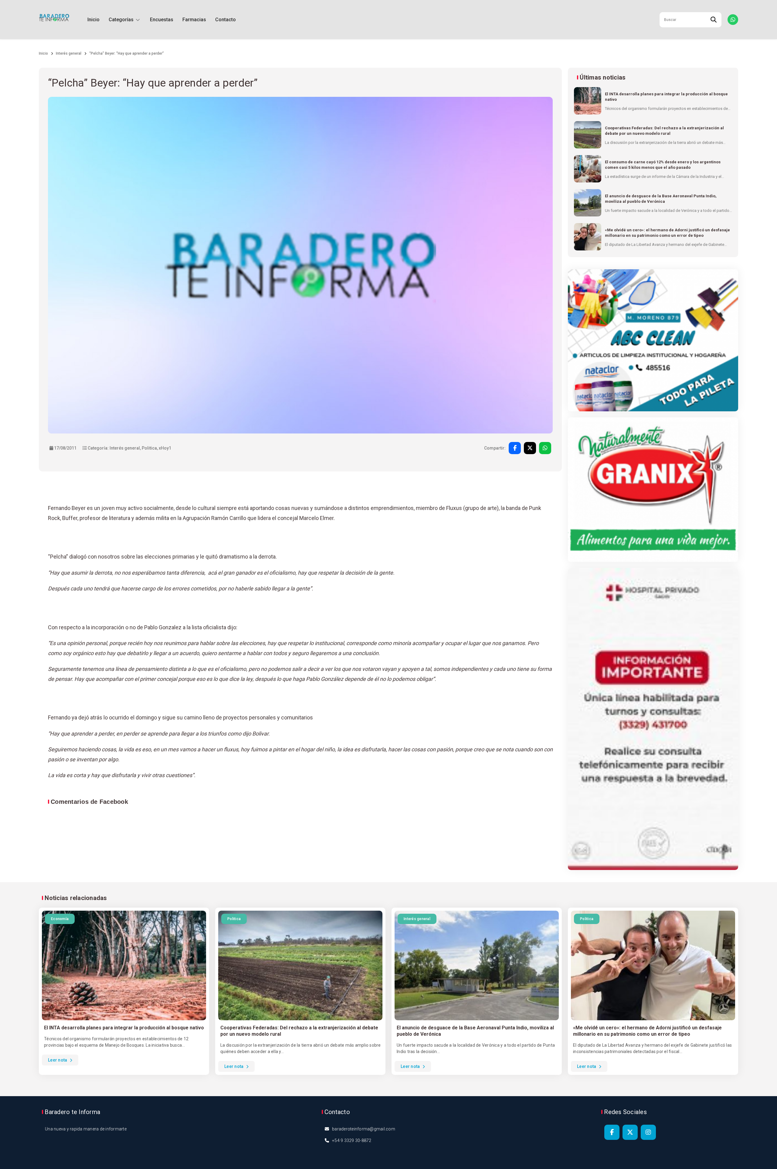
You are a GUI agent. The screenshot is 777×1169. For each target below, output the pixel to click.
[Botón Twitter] (630, 1132)
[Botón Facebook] (611, 1132)
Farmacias (194, 19)
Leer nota (58, 1060)
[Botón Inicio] (54, 20)
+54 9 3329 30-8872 (352, 1140)
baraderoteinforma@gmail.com (363, 1129)
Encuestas (161, 19)
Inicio (93, 19)
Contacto (225, 19)
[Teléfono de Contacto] (733, 19)
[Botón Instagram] (648, 1132)
